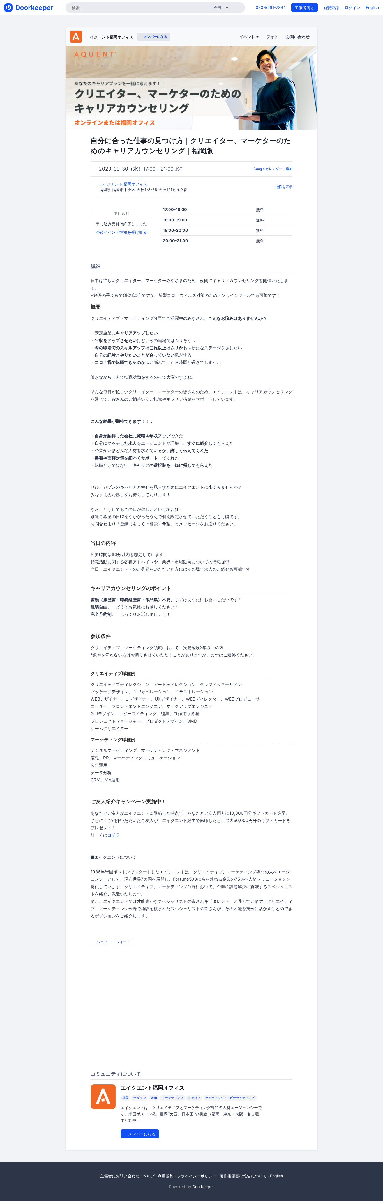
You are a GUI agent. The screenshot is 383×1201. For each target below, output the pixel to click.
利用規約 (166, 1176)
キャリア (194, 1098)
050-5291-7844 (271, 7)
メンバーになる (155, 37)
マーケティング (172, 1098)
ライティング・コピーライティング (230, 1098)
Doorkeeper (203, 1186)
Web (154, 1098)
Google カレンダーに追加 (272, 169)
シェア (101, 942)
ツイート (123, 942)
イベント (247, 36)
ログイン (352, 7)
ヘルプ (148, 1176)
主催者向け (304, 7)
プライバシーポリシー (196, 1176)
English (372, 7)
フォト (272, 36)
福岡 (125, 1098)
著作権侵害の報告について (243, 1176)
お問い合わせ (298, 36)
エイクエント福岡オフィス (109, 37)
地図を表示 (284, 187)
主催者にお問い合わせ (119, 1176)
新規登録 (331, 7)
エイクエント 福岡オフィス (123, 184)
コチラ (113, 835)
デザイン (139, 1098)
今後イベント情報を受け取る (121, 232)
